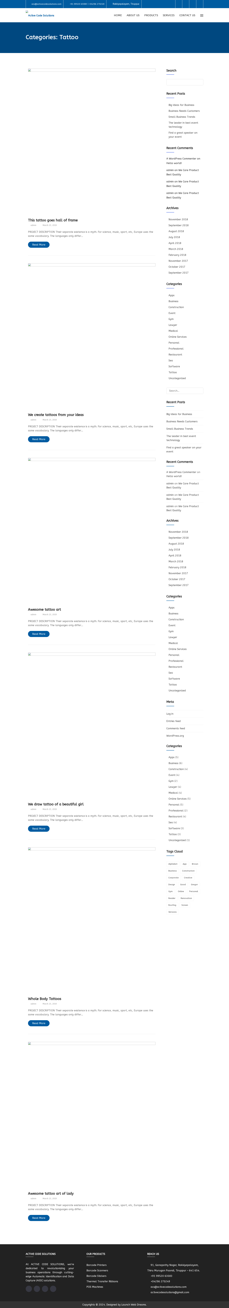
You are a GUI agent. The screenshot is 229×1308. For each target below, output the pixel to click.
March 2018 (176, 249)
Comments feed (175, 728)
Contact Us (187, 15)
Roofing (172, 905)
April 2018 (175, 243)
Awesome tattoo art (44, 610)
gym (170, 891)
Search (171, 70)
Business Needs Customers (184, 110)
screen (184, 905)
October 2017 (177, 266)
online (181, 891)
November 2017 (178, 260)
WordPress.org (175, 735)
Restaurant (175, 354)
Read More (38, 244)
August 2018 (176, 231)
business (172, 871)
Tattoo (173, 372)
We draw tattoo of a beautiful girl (56, 804)
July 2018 (174, 237)
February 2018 (177, 254)
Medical (173, 330)
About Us (133, 15)
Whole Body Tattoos (44, 999)
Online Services (178, 336)
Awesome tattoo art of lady (51, 1194)
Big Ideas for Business (181, 105)
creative (188, 877)
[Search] (199, 391)
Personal (174, 342)
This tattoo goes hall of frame (53, 220)
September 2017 (179, 272)
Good (183, 884)
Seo (171, 360)
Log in (169, 713)
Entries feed (173, 721)
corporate (173, 877)
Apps (171, 295)
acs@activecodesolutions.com (46, 4)
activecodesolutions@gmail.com (170, 1292)
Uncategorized (177, 378)
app (185, 864)
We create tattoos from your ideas (56, 415)
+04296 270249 (160, 1281)
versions (172, 912)
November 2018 (178, 219)
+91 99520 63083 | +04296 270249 (87, 4)
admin (170, 170)
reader (171, 898)
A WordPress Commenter (181, 158)
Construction (176, 307)
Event (172, 313)
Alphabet (172, 864)
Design (171, 884)
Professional (176, 348)
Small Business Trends (182, 116)
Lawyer (173, 324)
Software (174, 366)
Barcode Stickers (96, 1275)
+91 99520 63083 (161, 1275)
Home (118, 15)
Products (151, 15)
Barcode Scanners (97, 1270)
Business (173, 301)
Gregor (194, 884)
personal (193, 891)
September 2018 (179, 225)
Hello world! (174, 163)
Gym (171, 319)
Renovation (186, 898)
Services (168, 15)
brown (195, 864)
